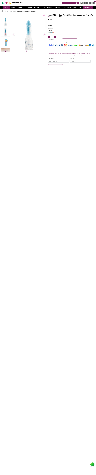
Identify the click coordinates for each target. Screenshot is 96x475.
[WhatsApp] (92, 464)
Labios (11, 11)
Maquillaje (6, 11)
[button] (50, 28)
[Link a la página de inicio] (2, 11)
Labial (14, 11)
